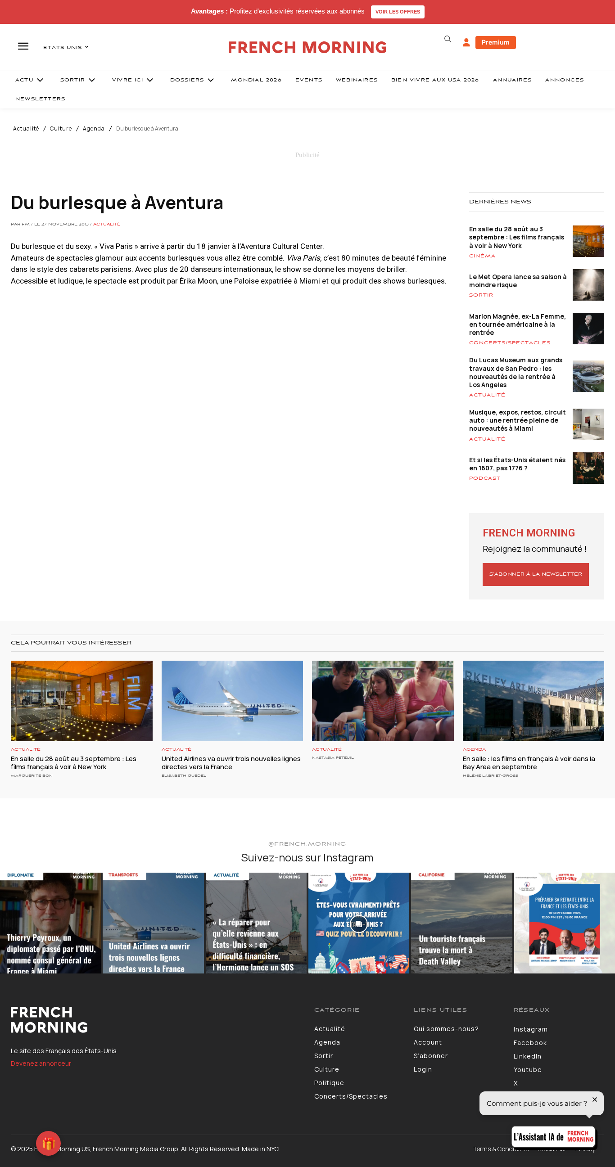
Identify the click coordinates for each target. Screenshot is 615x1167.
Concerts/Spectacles (510, 343)
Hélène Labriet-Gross (490, 776)
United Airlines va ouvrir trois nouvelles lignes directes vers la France (231, 762)
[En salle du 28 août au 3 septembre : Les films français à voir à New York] (82, 701)
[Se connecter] (466, 43)
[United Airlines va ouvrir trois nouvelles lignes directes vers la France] (232, 701)
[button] (448, 39)
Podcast (485, 478)
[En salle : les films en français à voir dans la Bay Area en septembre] (534, 701)
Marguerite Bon (32, 776)
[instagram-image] (50, 923)
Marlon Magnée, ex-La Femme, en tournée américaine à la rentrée (517, 324)
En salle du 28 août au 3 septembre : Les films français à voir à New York (516, 237)
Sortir (481, 295)
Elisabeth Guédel (184, 776)
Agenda (94, 128)
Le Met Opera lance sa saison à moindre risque (518, 280)
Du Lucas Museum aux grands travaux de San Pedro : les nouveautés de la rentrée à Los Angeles (515, 372)
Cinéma (482, 256)
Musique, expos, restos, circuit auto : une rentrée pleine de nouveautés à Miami (517, 420)
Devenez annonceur (41, 1063)
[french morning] (307, 47)
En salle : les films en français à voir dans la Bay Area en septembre (529, 762)
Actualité (26, 128)
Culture (61, 128)
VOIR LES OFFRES (397, 11)
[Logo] (156, 1020)
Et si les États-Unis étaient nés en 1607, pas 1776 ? (517, 463)
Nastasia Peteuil (333, 758)
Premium (496, 42)
